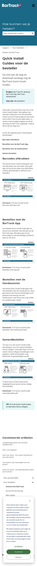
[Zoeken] (33, 33)
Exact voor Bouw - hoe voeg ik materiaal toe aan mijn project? (17, 456)
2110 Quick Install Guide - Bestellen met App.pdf (16, 268)
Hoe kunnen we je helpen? (16, 26)
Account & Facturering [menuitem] (14, 491)
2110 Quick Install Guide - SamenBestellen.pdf (16, 392)
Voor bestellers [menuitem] (9, 482)
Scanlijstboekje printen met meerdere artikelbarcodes (14, 444)
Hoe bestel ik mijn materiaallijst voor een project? (16, 463)
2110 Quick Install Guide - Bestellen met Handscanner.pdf (16, 328)
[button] (33, 478)
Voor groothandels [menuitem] (10, 478)
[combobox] (16, 33)
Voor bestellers (18, 48)
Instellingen (18, 546)
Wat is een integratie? (9, 450)
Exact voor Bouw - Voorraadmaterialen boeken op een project (18, 471)
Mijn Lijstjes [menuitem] (10, 495)
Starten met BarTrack (10, 52)
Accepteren (18, 552)
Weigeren (18, 557)
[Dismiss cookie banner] (30, 501)
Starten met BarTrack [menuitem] (15, 486)
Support (5, 48)
